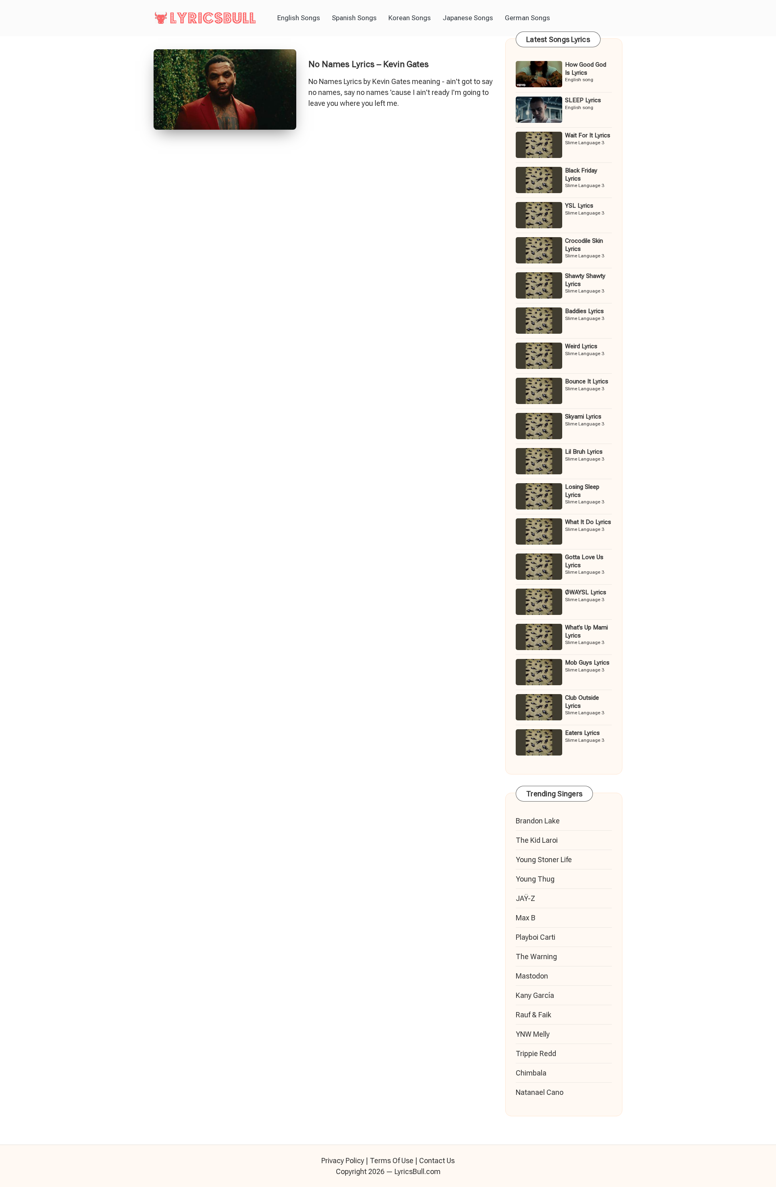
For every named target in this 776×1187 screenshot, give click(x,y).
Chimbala (531, 1073)
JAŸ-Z (525, 898)
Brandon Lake (538, 821)
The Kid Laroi (537, 840)
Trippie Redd (536, 1053)
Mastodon (532, 976)
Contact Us (437, 1160)
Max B (526, 917)
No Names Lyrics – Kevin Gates (368, 64)
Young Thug (535, 879)
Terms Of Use (391, 1160)
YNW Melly (533, 1034)
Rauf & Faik (533, 1014)
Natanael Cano (539, 1092)
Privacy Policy (342, 1160)
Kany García (535, 995)
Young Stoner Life (544, 859)
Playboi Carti (535, 937)
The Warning (536, 956)
